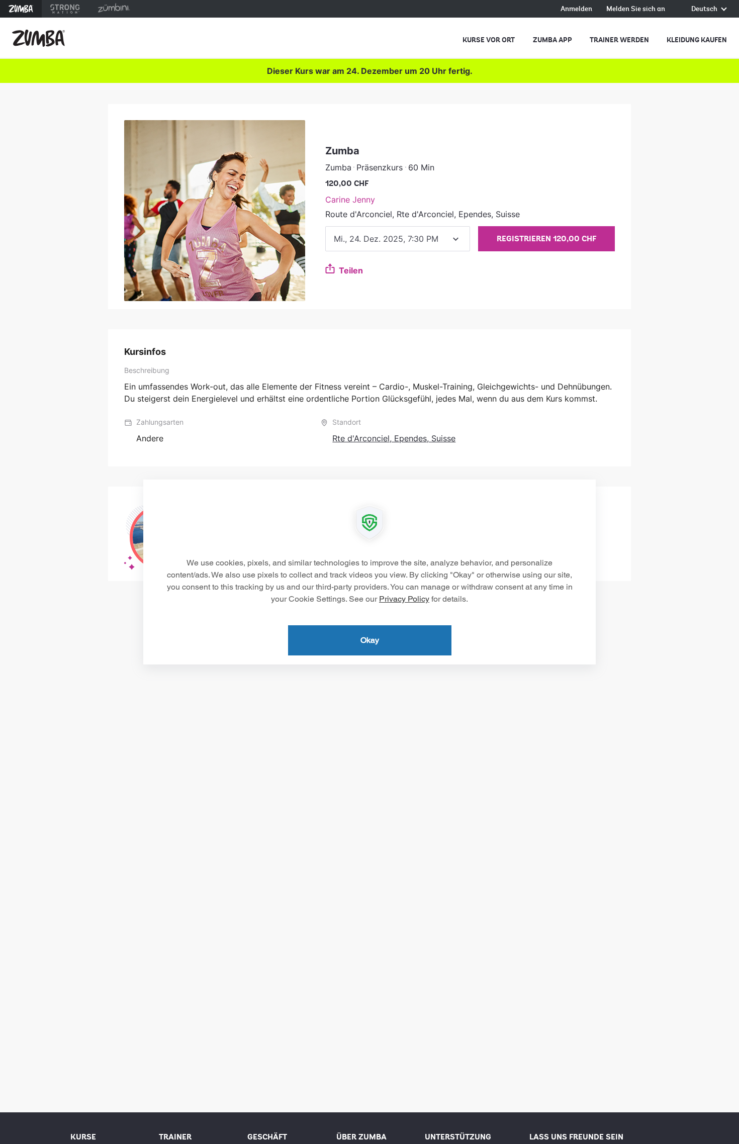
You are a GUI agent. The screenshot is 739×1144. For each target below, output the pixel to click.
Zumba (21, 9)
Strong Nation (65, 9)
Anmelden (576, 9)
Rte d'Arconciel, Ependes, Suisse (393, 438)
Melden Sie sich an (635, 9)
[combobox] (397, 238)
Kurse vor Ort (489, 40)
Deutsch (705, 9)
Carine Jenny (350, 200)
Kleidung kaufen (697, 40)
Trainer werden (619, 40)
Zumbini (113, 9)
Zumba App (552, 40)
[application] (369, 572)
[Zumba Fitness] (38, 38)
